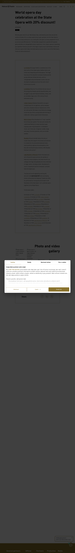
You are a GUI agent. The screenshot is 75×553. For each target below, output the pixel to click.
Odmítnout (16, 289)
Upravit (36, 289)
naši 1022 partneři (14, 269)
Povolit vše (59, 289)
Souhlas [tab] (13, 262)
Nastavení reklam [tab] (46, 262)
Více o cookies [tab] (62, 262)
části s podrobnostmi (57, 285)
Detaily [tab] (29, 262)
